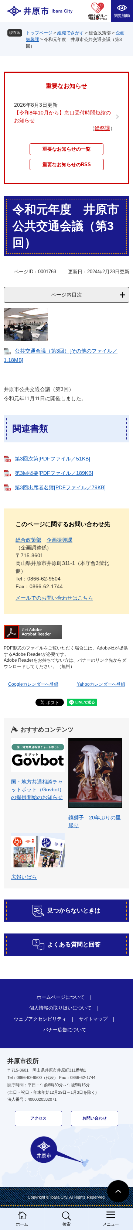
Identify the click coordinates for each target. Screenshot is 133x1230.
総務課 (102, 128)
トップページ (39, 32)
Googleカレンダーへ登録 (33, 684)
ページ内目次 (66, 295)
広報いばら (24, 877)
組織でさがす (70, 32)
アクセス (38, 1118)
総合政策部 (28, 540)
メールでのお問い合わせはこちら (54, 598)
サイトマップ (93, 1019)
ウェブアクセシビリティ (40, 1019)
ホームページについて (61, 997)
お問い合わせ (94, 1118)
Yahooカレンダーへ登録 (101, 684)
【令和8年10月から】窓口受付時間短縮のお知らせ (62, 116)
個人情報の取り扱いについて (60, 1008)
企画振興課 (59, 540)
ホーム (22, 1224)
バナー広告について (64, 1029)
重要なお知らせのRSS (66, 164)
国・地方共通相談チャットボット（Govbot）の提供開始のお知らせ (37, 789)
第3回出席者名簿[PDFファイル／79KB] (60, 487)
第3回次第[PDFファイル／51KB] (52, 459)
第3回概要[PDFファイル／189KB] (54, 473)
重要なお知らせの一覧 (66, 149)
